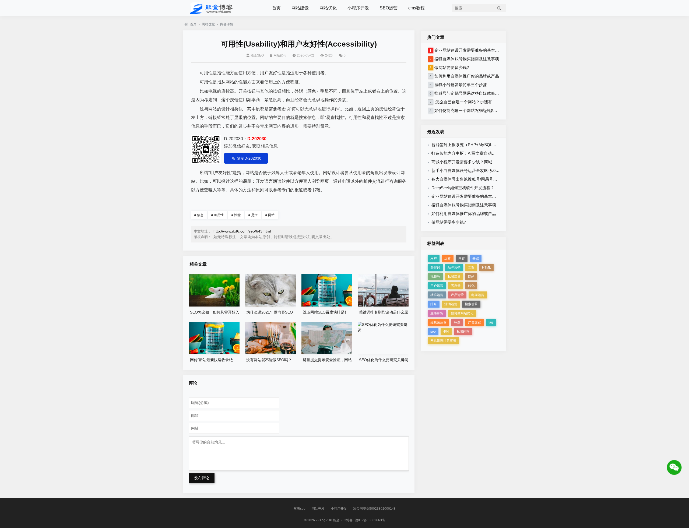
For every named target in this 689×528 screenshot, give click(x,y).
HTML (486, 267)
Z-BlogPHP (324, 520)
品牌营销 (454, 267)
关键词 (435, 267)
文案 (471, 267)
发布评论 (201, 478)
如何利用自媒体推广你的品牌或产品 (466, 76)
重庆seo (299, 509)
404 (446, 331)
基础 (475, 258)
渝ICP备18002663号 (370, 520)
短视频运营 (438, 322)
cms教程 (416, 8)
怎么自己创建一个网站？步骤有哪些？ (469, 102)
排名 (433, 304)
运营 (447, 258)
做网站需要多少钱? (451, 67)
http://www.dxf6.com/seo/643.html (242, 231)
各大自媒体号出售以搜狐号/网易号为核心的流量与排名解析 (484, 179)
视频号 (435, 277)
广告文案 (474, 322)
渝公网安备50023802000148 (374, 509)
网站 (270, 215)
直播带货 (436, 313)
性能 (236, 215)
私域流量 (454, 277)
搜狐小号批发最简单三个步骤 (460, 84)
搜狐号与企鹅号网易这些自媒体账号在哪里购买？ (478, 93)
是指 (253, 215)
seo (433, 331)
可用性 (217, 215)
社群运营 (436, 295)
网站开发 (318, 509)
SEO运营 (389, 8)
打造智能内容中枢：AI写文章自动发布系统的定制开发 (479, 153)
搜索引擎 (471, 304)
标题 (457, 322)
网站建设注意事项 (443, 341)
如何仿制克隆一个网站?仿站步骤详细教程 (471, 110)
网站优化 (328, 8)
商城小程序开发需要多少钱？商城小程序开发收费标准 (479, 162)
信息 (198, 215)
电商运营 (477, 295)
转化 (471, 286)
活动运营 (450, 304)
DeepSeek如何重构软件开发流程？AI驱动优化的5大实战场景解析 (490, 187)
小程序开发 (358, 8)
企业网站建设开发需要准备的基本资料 (468, 50)
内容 (461, 258)
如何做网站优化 (462, 313)
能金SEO (257, 55)
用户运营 (436, 286)
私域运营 (462, 331)
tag (490, 322)
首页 (276, 8)
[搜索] (499, 8)
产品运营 (457, 295)
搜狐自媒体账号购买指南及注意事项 (466, 59)
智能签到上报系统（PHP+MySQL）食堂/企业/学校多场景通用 (487, 144)
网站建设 (300, 8)
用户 (433, 258)
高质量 (455, 286)
